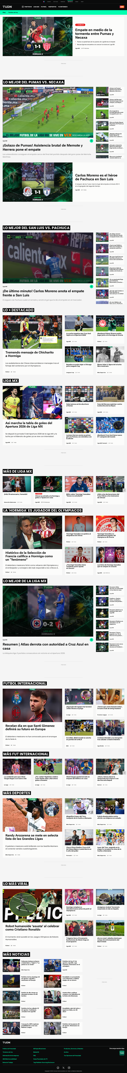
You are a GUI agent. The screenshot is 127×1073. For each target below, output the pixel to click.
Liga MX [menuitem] (36, 7)
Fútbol (7, 372)
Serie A (99, 785)
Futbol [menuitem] (43, 7)
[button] (48, 258)
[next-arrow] (124, 490)
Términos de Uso (8, 1052)
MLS (67, 746)
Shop (82, 1)
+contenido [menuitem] (62, 7)
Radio (76, 1)
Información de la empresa (11, 1055)
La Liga (68, 715)
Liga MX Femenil (102, 443)
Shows (49, 1)
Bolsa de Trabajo (8, 1062)
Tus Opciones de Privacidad (72, 1055)
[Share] (91, 141)
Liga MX (68, 341)
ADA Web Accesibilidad (10, 1059)
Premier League (102, 715)
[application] (48, 112)
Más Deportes (101, 372)
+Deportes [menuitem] (52, 7)
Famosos (63, 1)
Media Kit (36, 1052)
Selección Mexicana (10, 502)
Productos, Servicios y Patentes (73, 1048)
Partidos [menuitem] (28, 7)
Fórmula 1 (69, 855)
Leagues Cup (70, 372)
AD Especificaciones (39, 1048)
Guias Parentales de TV (40, 1059)
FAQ (34, 1055)
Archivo (66, 1052)
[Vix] (122, 7)
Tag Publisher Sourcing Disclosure (43, 1062)
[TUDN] (7, 6)
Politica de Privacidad (9, 1048)
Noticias (55, 1)
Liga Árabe (100, 746)
